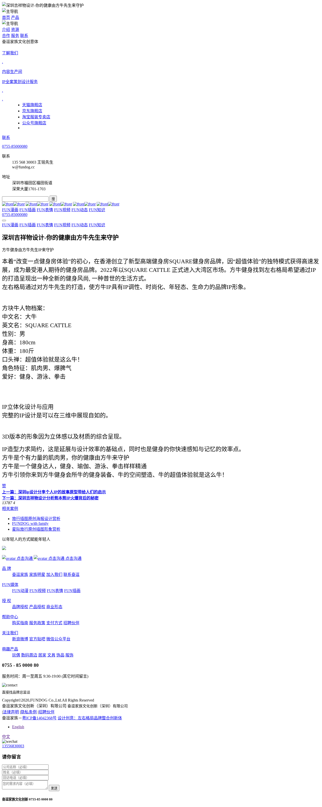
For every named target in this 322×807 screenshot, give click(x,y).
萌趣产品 (10, 649)
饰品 (60, 655)
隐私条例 (29, 712)
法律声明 (11, 712)
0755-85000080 (14, 146)
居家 (42, 655)
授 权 (6, 601)
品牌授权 (20, 607)
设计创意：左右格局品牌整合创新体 (90, 718)
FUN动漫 (20, 591)
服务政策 (37, 623)
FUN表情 (45, 210)
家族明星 (37, 574)
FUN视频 (62, 210)
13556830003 (13, 746)
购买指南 (20, 623)
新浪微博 (20, 639)
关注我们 (10, 633)
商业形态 (54, 607)
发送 (54, 788)
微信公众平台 (58, 639)
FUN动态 (79, 210)
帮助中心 (10, 617)
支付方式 (54, 623)
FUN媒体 (10, 584)
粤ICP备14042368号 (39, 718)
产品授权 (37, 607)
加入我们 (54, 574)
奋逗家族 (20, 574)
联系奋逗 (71, 574)
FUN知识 (97, 210)
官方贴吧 (37, 639)
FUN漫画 (10, 210)
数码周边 (29, 655)
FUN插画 (27, 210)
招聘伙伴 (71, 623)
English (18, 727)
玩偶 (16, 655)
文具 (51, 655)
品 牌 (6, 568)
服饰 (69, 655)
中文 (6, 737)
